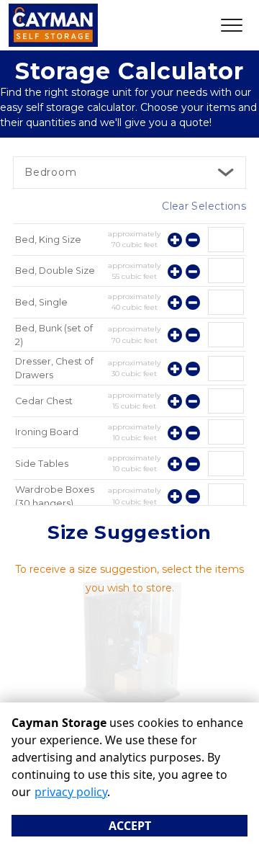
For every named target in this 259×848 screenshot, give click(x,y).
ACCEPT (130, 826)
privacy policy (71, 792)
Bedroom (50, 172)
